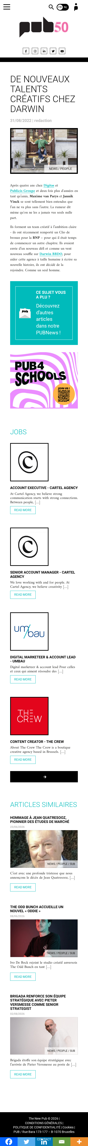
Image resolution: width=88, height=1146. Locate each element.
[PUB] (44, 29)
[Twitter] (53, 51)
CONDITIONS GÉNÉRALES (43, 1123)
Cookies (68, 1127)
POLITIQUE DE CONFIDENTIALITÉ (36, 1127)
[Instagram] (35, 51)
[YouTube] (62, 51)
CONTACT (44, 1139)
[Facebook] (26, 51)
